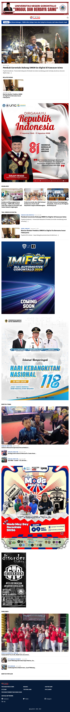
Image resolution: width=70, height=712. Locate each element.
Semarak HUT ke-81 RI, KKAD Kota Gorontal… (15, 655)
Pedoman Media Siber (7, 686)
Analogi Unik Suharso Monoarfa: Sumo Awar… (22, 453)
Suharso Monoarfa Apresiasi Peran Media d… (15, 447)
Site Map (4, 689)
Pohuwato (18, 659)
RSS (4, 701)
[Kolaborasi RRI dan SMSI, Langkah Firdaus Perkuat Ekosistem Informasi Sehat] (58, 194)
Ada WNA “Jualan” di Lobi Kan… (18, 460)
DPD (9, 659)
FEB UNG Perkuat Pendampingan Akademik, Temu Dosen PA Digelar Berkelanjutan (35, 203)
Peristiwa (9, 446)
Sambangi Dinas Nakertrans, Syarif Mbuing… (22, 667)
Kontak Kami (48, 686)
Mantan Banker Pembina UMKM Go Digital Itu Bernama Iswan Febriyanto (12, 95)
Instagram (48, 699)
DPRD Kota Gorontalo (7, 653)
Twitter (26, 699)
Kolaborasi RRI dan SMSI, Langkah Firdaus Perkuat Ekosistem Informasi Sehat (57, 203)
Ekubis (23, 228)
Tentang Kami (27, 689)
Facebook (6, 699)
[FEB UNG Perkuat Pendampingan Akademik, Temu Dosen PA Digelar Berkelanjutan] (35, 194)
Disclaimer (48, 689)
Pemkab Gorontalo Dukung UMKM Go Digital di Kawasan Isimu (33, 67)
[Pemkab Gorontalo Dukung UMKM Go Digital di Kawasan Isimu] (35, 45)
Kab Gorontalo (30, 215)
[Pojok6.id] (35, 17)
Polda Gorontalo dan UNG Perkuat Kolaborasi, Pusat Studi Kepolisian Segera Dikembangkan (12, 203)
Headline (23, 215)
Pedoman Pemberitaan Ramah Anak (11, 692)
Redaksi (25, 686)
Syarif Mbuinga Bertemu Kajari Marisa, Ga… (21, 660)
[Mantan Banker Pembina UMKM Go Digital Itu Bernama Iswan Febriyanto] (13, 85)
